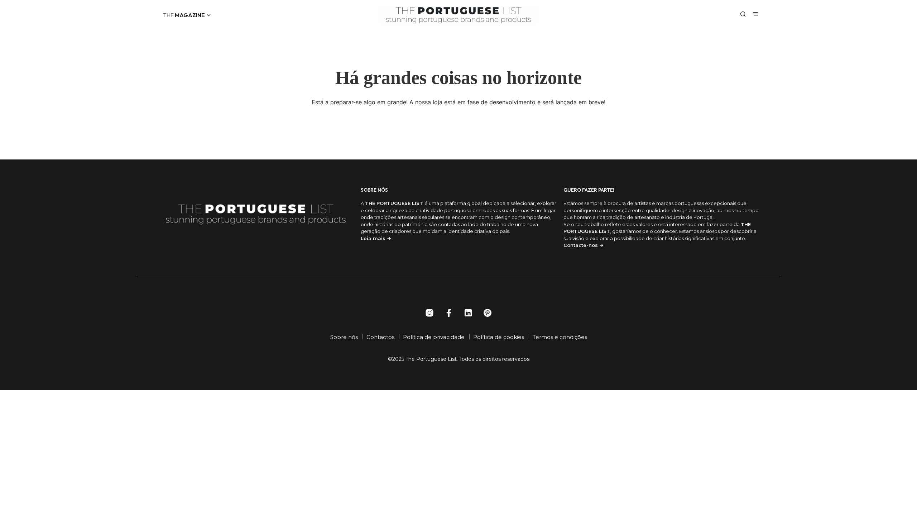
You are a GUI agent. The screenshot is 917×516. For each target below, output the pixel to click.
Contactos (380, 337)
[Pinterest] (487, 313)
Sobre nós (344, 337)
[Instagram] (429, 313)
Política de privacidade (434, 337)
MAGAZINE (184, 15)
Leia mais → (376, 238)
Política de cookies (498, 337)
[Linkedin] (468, 313)
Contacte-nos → (583, 245)
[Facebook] (449, 313)
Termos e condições (560, 337)
